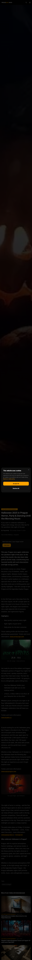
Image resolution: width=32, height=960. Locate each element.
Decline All (16, 488)
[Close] (28, 470)
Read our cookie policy (9, 479)
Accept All (16, 484)
